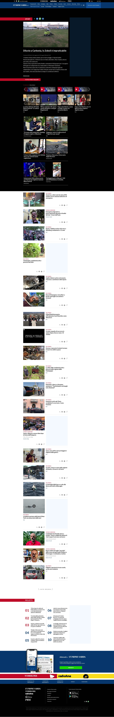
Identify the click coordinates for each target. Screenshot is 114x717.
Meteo (78, 4)
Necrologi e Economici (51, 691)
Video (38, 4)
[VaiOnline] (62, 1)
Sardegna (43, 4)
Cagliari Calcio (61, 6)
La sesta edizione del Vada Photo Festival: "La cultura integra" (31, 108)
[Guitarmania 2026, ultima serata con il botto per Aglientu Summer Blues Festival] (34, 169)
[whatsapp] (18, 1)
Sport (65, 4)
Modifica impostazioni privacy (53, 697)
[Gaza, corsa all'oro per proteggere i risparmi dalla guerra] (33, 455)
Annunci (69, 4)
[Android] (79, 696)
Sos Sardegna (48, 6)
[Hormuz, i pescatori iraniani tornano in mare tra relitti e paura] (33, 353)
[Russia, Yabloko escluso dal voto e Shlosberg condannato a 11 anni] (33, 233)
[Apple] (79, 692)
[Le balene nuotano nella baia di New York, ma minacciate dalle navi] (34, 506)
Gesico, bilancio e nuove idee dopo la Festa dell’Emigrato (33, 434)
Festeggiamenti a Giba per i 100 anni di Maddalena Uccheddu (55, 179)
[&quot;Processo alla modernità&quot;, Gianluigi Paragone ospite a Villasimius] (34, 123)
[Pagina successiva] (38, 589)
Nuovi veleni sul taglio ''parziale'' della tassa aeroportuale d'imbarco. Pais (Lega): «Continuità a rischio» (56, 552)
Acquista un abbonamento (45, 682)
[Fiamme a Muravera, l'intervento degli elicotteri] (57, 146)
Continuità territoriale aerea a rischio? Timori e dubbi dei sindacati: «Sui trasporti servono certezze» (56, 535)
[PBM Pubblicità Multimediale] (69, 1)
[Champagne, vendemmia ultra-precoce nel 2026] (34, 250)
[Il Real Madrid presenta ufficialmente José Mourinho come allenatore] (33, 319)
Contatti (49, 695)
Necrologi (74, 4)
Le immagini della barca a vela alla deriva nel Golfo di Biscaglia (56, 485)
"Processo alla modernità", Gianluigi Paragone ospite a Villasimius (34, 133)
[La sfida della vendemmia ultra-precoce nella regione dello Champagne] (33, 372)
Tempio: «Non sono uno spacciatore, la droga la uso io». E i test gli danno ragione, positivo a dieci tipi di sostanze (38, 632)
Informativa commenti (51, 699)
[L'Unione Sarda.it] (20, 5)
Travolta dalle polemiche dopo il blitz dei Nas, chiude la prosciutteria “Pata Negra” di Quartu (38, 618)
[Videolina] (44, 1)
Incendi (42, 6)
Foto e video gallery (32, 79)
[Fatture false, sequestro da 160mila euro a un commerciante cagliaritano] (34, 146)
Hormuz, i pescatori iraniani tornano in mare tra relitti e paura (56, 348)
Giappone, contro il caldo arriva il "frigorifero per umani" (56, 133)
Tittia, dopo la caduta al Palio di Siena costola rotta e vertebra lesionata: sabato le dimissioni (38, 610)
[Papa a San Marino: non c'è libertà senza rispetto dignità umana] (83, 99)
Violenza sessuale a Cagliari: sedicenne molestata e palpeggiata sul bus (60, 633)
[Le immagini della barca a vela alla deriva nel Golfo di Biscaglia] (33, 489)
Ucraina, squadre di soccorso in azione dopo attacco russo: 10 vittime (55, 332)
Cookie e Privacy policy (51, 689)
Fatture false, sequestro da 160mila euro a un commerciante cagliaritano (34, 156)
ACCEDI (99, 1)
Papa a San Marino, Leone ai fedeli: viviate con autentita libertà (65, 108)
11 (47, 589)
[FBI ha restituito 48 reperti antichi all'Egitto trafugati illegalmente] (48, 99)
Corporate (49, 701)
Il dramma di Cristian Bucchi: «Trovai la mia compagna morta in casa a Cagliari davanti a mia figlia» (60, 618)
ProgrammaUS (33, 4)
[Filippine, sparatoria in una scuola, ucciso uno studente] (33, 572)
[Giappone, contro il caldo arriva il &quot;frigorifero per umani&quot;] (57, 123)
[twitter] (14, 1)
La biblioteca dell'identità (60, 682)
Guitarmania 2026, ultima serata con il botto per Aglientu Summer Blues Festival (33, 179)
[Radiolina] (53, 1)
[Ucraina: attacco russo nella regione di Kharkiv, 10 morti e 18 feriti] (33, 472)
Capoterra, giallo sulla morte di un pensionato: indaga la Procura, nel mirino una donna (59, 639)
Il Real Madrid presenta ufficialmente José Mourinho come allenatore (56, 316)
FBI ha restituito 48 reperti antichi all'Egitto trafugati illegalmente (48, 108)
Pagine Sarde (84, 681)
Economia (60, 4)
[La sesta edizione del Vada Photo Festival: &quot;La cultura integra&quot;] (31, 99)
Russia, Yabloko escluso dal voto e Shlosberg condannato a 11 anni (56, 229)
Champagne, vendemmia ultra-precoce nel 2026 (32, 261)
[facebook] (16, 1)
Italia (47, 4)
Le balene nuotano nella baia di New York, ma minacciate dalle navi (33, 517)
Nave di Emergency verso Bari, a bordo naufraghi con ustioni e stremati (55, 296)
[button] (34, 19)
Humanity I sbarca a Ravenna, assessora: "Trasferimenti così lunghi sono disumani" (57, 386)
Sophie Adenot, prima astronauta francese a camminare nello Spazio (56, 278)
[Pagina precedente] (52, 589)
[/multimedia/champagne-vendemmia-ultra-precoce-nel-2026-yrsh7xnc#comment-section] (44, 271)
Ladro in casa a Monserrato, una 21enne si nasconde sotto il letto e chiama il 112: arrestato (60, 610)
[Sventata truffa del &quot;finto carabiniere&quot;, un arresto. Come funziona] (33, 406)
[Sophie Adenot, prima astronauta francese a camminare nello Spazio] (33, 283)
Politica (55, 4)
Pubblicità (49, 693)
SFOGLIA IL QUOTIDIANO (93, 5)
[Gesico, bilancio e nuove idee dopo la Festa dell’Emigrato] (34, 423)
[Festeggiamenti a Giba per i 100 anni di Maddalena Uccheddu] (57, 169)
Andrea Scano (26, 75)
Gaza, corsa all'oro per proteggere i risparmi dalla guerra (56, 451)
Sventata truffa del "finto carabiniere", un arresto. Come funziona (55, 403)
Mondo (51, 4)
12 (48, 589)
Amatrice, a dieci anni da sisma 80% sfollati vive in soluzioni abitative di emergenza (56, 196)
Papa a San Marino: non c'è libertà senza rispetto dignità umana (83, 108)
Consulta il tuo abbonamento (30, 682)
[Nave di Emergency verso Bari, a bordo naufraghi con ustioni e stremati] (33, 299)
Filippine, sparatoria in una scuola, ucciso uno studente (56, 568)
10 (45, 589)
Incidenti (55, 6)
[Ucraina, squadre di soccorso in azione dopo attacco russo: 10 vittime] (33, 336)
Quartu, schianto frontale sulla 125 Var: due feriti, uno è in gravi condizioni (38, 625)
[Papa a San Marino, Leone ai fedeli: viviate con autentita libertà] (66, 99)
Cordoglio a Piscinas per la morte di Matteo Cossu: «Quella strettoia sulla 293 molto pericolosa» (60, 626)
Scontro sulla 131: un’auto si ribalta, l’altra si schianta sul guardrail (37, 640)
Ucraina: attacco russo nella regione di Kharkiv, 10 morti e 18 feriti (56, 468)
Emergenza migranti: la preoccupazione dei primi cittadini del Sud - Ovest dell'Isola (56, 213)
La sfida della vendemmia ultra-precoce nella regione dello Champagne (55, 369)
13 (49, 589)
